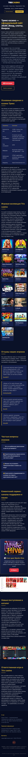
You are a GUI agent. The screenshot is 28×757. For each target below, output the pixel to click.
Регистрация (19, 11)
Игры (24, 6)
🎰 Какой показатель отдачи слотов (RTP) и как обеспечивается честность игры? (14, 456)
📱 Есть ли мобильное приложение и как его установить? (13, 447)
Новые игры (12, 6)
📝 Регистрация (7, 83)
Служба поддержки (19, 8)
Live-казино (6, 6)
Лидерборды (7, 8)
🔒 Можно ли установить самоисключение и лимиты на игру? (12, 465)
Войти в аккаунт (7, 88)
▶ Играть (14, 570)
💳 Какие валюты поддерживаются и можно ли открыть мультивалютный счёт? (13, 475)
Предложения (18, 6)
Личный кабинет (9, 11)
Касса (12, 8)
